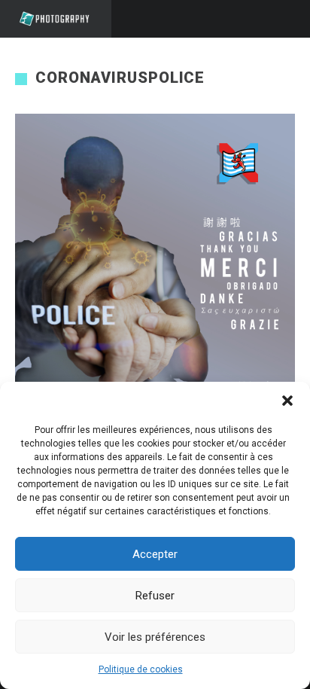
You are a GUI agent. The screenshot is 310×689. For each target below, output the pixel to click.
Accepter (155, 554)
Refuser (155, 595)
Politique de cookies (141, 669)
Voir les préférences (155, 637)
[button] (287, 400)
